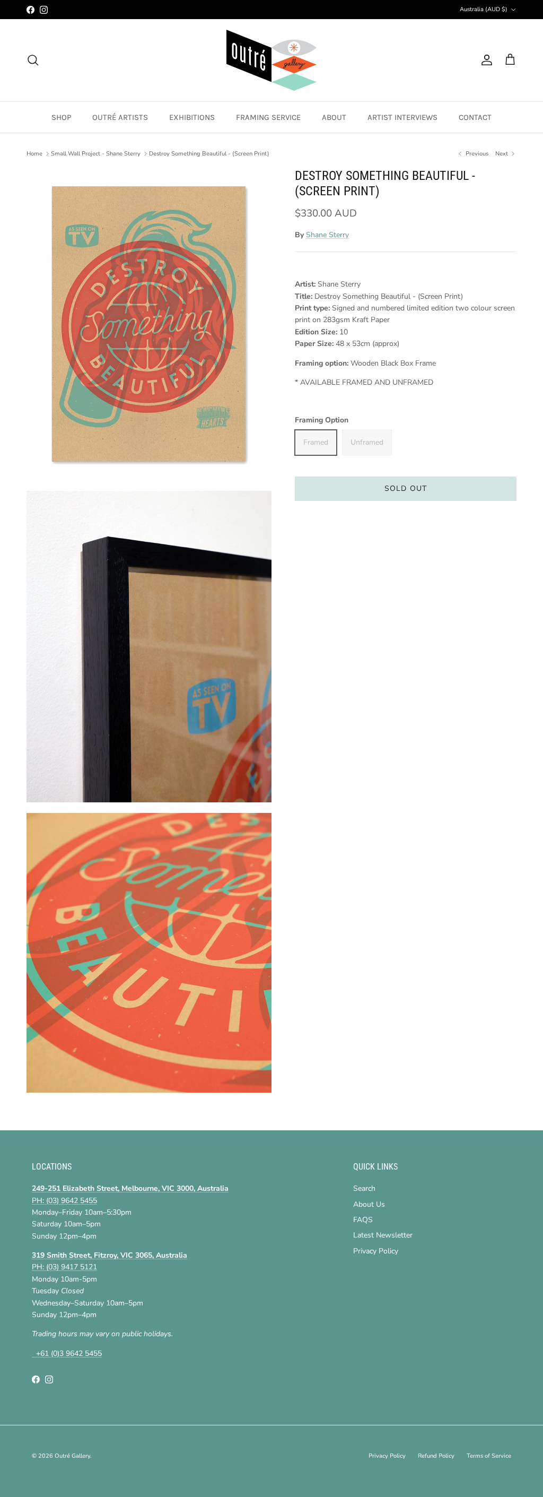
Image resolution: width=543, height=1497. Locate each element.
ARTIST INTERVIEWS (402, 117)
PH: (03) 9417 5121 (64, 1267)
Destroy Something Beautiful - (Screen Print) (209, 154)
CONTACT (475, 117)
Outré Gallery (72, 1456)
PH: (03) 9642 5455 (64, 1201)
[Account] (484, 60)
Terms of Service (489, 1456)
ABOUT (334, 117)
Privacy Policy (375, 1251)
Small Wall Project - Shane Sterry (96, 154)
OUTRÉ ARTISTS (120, 117)
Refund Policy (436, 1456)
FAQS (363, 1220)
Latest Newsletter (383, 1235)
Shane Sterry (327, 235)
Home (34, 154)
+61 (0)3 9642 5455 (67, 1353)
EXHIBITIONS (192, 117)
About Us (369, 1204)
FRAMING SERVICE (268, 117)
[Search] (33, 60)
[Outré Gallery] (271, 60)
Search (364, 1188)
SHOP (61, 117)
